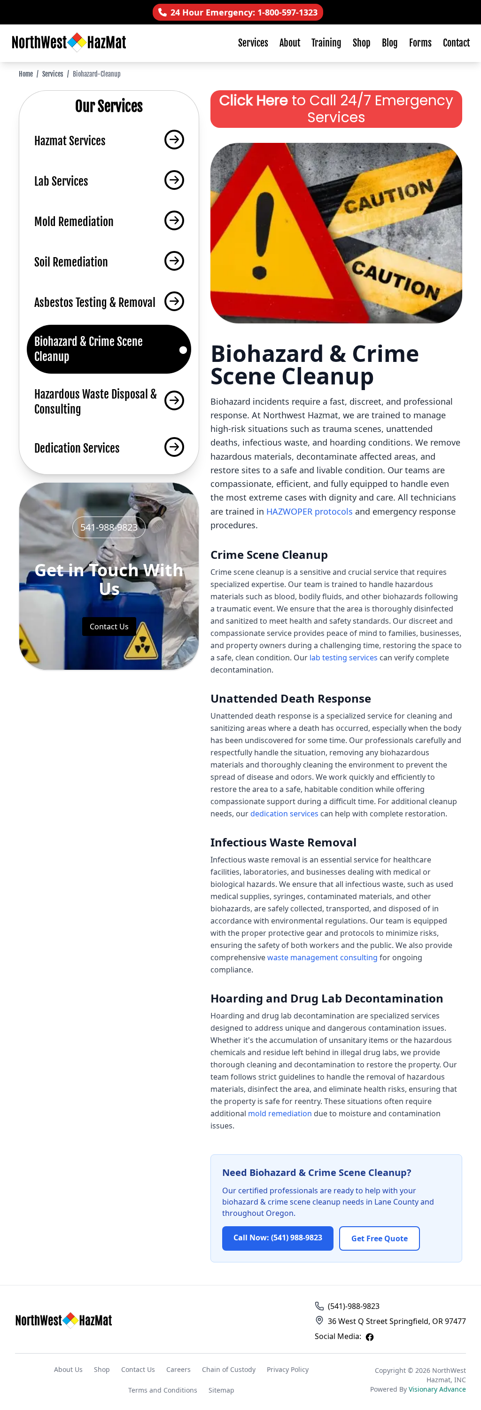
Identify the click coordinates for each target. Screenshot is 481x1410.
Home (26, 74)
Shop (362, 43)
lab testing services (344, 657)
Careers (178, 1369)
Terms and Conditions (162, 1390)
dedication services (284, 813)
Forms (420, 43)
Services (253, 43)
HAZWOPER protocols (309, 511)
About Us (68, 1369)
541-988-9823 (109, 527)
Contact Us (109, 626)
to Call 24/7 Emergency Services (336, 108)
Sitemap (221, 1390)
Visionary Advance (437, 1389)
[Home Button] (64, 1321)
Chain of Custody (229, 1369)
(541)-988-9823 (354, 1306)
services (52, 74)
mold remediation (280, 1113)
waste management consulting (322, 957)
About (289, 43)
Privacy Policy (288, 1369)
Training (326, 43)
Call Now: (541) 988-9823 (277, 1237)
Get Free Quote (379, 1238)
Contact (456, 43)
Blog (390, 43)
